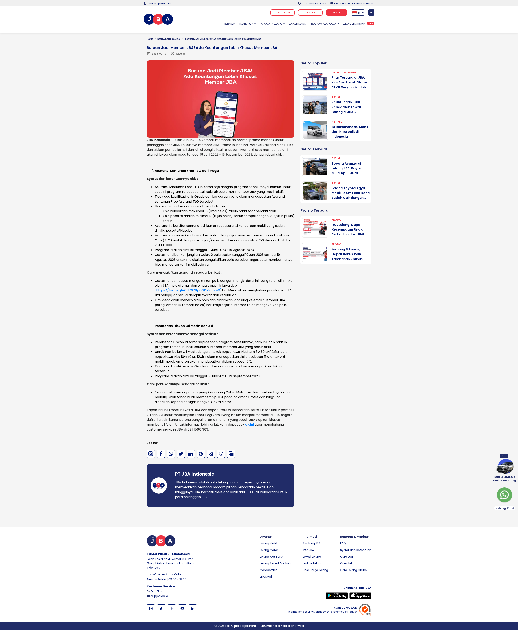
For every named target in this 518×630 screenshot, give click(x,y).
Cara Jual (346, 557)
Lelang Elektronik (354, 23)
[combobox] (358, 12)
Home (150, 39)
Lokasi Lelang (297, 23)
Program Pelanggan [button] (323, 23)
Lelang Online (282, 12)
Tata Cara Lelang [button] (271, 23)
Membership (268, 570)
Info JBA (308, 550)
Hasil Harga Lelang (315, 570)
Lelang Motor (269, 550)
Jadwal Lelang (312, 563)
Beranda (230, 23)
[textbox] (358, 13)
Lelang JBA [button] (246, 23)
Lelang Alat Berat (271, 557)
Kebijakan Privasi (292, 626)
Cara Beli (346, 563)
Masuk (336, 12)
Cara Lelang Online (353, 570)
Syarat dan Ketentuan (355, 550)
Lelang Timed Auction (275, 563)
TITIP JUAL (310, 12)
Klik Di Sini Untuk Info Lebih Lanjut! (354, 3)
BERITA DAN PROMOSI (168, 39)
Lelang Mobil (268, 543)
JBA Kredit (267, 577)
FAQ (343, 543)
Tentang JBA (312, 543)
